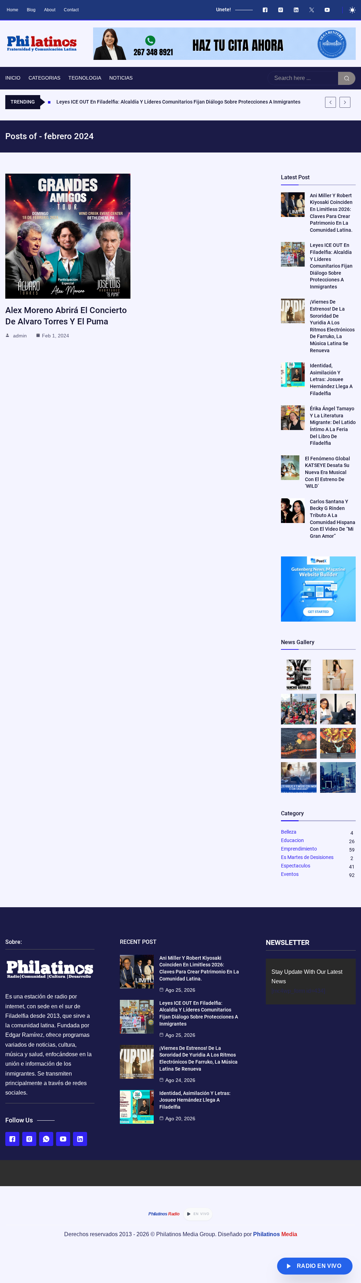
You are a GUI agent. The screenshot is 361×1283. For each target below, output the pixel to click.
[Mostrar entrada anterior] (330, 102)
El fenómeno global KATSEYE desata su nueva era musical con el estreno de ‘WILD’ (327, 472)
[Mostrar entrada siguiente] (344, 102)
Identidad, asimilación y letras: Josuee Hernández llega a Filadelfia (331, 379)
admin (20, 335)
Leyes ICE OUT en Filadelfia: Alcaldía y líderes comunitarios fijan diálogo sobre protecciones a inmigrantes (331, 265)
